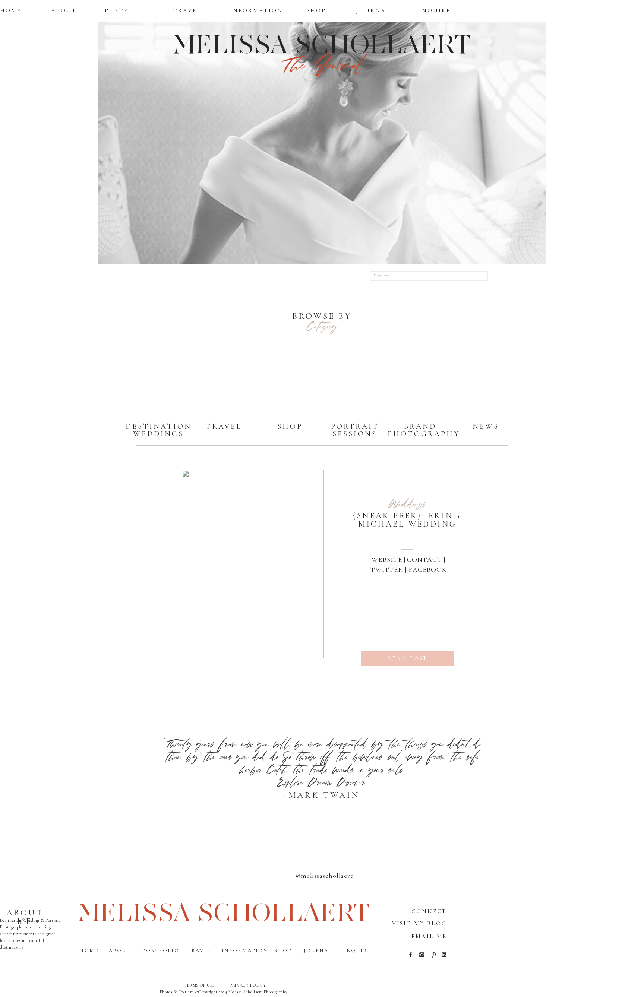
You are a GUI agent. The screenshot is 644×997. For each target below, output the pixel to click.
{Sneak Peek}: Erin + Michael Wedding (407, 520)
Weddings (407, 503)
